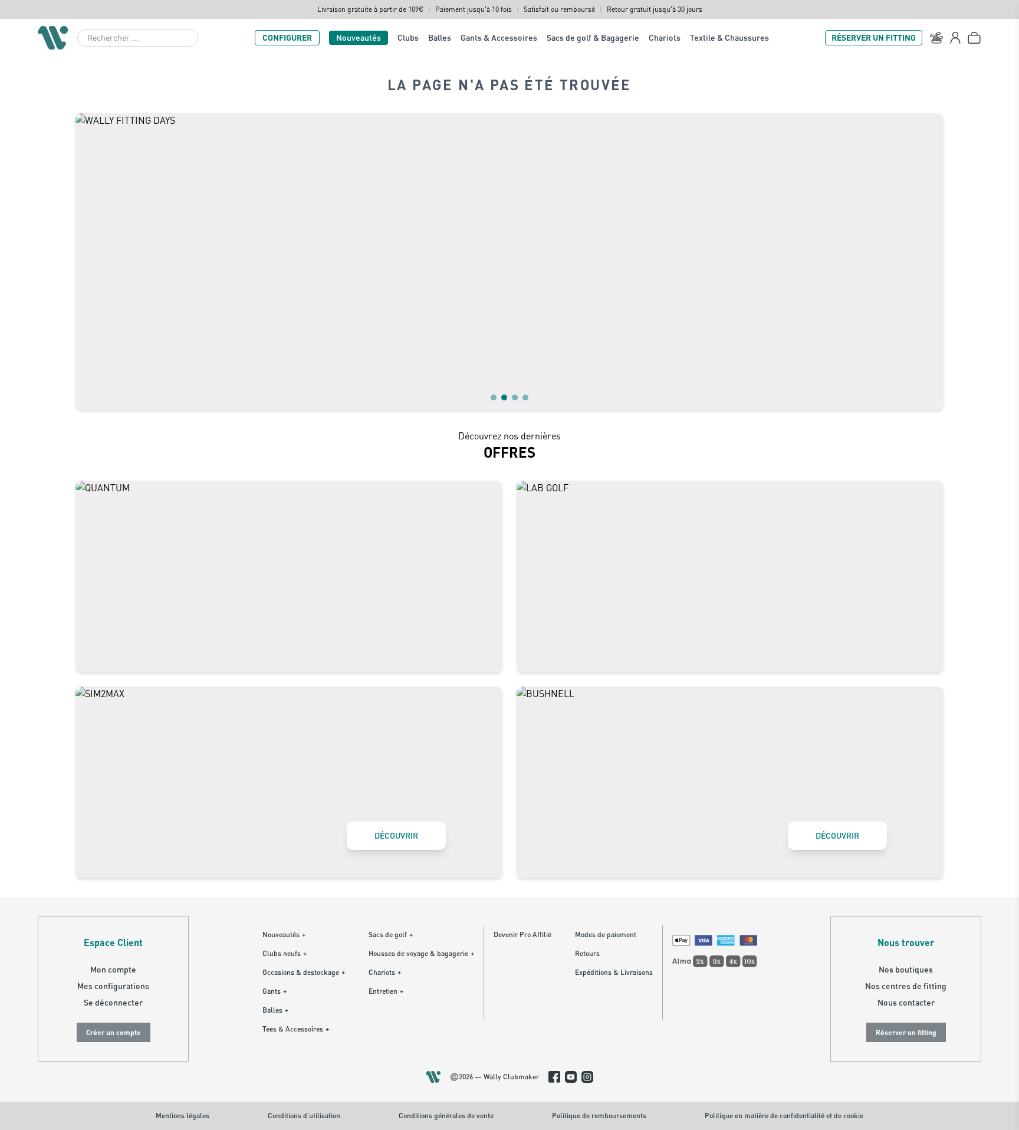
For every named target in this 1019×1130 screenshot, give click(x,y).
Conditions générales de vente (446, 1115)
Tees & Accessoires (295, 1028)
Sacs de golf (391, 934)
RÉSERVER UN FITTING (873, 37)
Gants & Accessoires (499, 37)
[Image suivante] (927, 261)
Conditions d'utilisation (304, 1115)
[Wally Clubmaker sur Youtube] (571, 1077)
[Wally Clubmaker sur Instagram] (587, 1077)
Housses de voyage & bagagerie (421, 953)
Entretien (386, 991)
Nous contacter (906, 1002)
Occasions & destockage (303, 972)
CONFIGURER (287, 37)
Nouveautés (358, 37)
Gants (274, 991)
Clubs (408, 37)
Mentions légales (182, 1115)
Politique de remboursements (599, 1115)
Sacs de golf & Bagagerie (593, 37)
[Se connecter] (955, 38)
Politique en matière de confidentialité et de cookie (784, 1115)
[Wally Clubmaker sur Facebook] (554, 1077)
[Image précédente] (92, 261)
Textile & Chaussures (729, 37)
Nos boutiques (906, 969)
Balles (439, 37)
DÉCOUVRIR (396, 835)
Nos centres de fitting (905, 986)
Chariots (665, 37)
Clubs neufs (284, 953)
